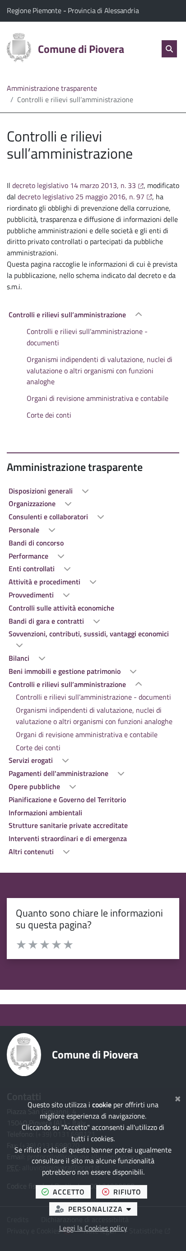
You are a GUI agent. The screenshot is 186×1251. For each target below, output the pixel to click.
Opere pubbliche (35, 786)
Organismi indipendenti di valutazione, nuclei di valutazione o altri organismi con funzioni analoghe (99, 370)
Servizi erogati (32, 760)
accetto (72, 1191)
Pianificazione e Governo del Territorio (67, 799)
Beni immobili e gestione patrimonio (65, 671)
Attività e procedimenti (45, 581)
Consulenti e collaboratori (49, 516)
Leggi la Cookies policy (93, 1228)
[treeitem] (93, 364)
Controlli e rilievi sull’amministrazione (68, 314)
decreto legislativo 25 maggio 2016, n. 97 (85, 196)
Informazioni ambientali (45, 812)
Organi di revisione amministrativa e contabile (97, 398)
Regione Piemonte (35, 10)
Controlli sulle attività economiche (61, 607)
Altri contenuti (32, 851)
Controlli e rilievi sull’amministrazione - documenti (87, 337)
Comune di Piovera (95, 1054)
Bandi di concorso (36, 542)
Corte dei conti (49, 414)
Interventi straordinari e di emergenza (68, 838)
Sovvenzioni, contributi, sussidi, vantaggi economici (89, 633)
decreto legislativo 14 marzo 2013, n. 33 (78, 185)
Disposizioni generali (41, 490)
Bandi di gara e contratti (47, 621)
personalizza (102, 1208)
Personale (25, 529)
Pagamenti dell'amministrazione (59, 773)
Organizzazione (33, 503)
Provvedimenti (32, 594)
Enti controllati (32, 568)
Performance (29, 555)
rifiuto (130, 1191)
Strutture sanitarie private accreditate (68, 825)
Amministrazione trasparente (52, 88)
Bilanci (20, 658)
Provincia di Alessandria (103, 10)
